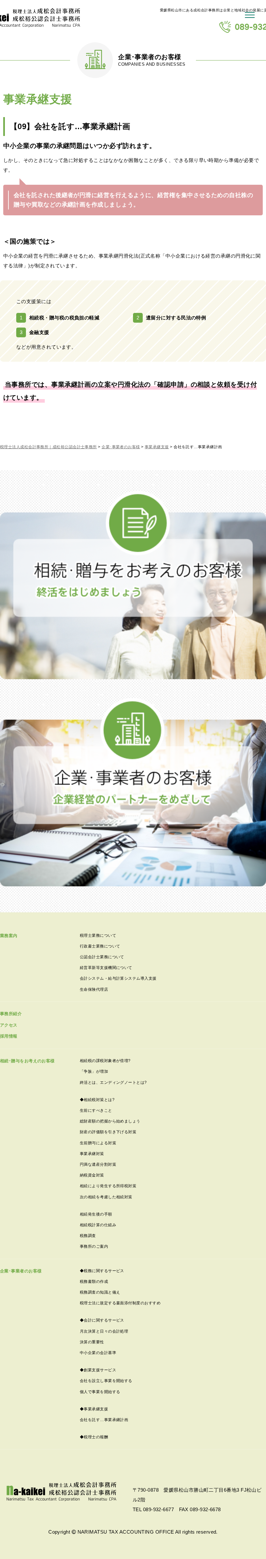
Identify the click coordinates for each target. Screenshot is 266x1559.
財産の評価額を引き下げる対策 (108, 1132)
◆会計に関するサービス (102, 1320)
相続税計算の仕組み (98, 1225)
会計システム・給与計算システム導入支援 (118, 978)
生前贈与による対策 (98, 1143)
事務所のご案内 (94, 1246)
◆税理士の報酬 (94, 1437)
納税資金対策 (92, 1175)
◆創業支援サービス (98, 1370)
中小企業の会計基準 (98, 1353)
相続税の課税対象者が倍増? (105, 1060)
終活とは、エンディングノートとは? (113, 1082)
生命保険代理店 (94, 989)
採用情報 (9, 1036)
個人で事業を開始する (100, 1392)
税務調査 (88, 1235)
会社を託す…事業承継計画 (104, 1420)
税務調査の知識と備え (100, 1292)
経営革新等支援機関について (106, 967)
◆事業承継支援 (94, 1409)
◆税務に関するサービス (102, 1271)
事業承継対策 (92, 1153)
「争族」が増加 (94, 1071)
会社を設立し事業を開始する (106, 1380)
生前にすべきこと (96, 1110)
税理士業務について (98, 935)
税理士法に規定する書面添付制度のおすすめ (120, 1303)
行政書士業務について (100, 946)
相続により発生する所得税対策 (108, 1186)
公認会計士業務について (102, 957)
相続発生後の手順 (96, 1214)
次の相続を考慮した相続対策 (106, 1197)
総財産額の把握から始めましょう (110, 1121)
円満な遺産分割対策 (98, 1164)
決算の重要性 (92, 1342)
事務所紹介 (11, 1013)
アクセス (9, 1025)
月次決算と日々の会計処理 (104, 1331)
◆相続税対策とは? (97, 1099)
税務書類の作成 (94, 1281)
